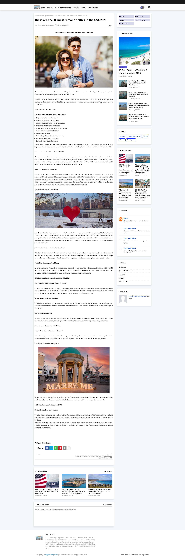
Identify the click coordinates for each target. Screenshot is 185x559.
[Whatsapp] (56, 448)
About (127, 555)
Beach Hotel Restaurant (137, 296)
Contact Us (123, 23)
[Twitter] (51, 448)
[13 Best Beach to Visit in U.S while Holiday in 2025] (134, 51)
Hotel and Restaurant (63, 7)
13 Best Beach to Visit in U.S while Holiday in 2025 (133, 71)
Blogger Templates (51, 555)
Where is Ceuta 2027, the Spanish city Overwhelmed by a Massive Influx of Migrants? (73, 491)
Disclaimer (123, 20)
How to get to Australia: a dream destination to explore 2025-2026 (138, 94)
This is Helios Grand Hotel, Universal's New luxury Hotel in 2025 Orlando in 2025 (139, 117)
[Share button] (69, 448)
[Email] (64, 448)
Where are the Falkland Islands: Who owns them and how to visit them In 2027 (99, 491)
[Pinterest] (60, 448)
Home (43, 7)
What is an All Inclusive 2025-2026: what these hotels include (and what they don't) (139, 105)
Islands (76, 7)
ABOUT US (139, 16)
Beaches (50, 7)
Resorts (83, 7)
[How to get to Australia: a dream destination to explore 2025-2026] (123, 95)
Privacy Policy (140, 20)
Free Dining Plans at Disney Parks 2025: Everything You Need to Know (138, 83)
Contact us (134, 555)
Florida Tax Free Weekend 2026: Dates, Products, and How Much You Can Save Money (142, 194)
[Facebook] (47, 448)
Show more (108, 471)
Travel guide (93, 7)
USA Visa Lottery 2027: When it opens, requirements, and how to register (46, 491)
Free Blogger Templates (78, 555)
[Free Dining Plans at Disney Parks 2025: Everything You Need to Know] (123, 83)
